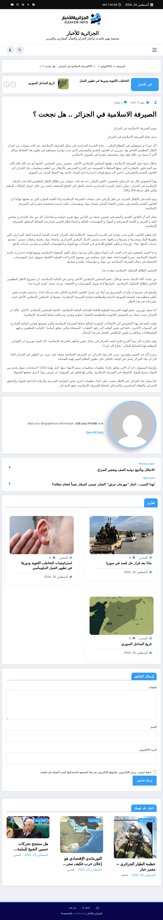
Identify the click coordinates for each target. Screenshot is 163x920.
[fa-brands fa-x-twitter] (28, 4)
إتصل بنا (86, 907)
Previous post (147, 463)
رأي (97, 907)
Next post (149, 477)
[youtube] (12, 4)
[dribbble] (23, 4)
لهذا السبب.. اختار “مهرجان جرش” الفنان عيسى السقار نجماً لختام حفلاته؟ (103, 484)
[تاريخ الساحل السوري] (122, 615)
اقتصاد (151, 820)
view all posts (95, 432)
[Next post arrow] (9, 483)
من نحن (72, 907)
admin (71, 875)
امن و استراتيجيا (93, 820)
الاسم (154, 727)
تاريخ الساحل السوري (51, 83)
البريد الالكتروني (148, 750)
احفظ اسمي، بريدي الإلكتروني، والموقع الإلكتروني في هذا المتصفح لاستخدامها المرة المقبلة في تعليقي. (95, 772)
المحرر (143, 557)
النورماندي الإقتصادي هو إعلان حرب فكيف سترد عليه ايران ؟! (30, 861)
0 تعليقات (117, 102)
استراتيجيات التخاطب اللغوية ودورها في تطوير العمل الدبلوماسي (122, 83)
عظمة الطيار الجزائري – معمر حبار (82, 866)
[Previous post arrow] (9, 467)
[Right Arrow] (6, 84)
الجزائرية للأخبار (83, 33)
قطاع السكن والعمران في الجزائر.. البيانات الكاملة (138, 856)
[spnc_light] (10, 50)
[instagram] (18, 4)
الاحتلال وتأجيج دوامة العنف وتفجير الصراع (126, 470)
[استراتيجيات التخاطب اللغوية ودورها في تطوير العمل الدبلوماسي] (42, 535)
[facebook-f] (33, 4)
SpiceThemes (79, 913)
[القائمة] (154, 50)
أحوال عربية (41, 820)
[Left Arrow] (13, 84)
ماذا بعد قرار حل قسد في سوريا (129, 563)
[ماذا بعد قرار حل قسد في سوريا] (122, 535)
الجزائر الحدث (138, 820)
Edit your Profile (86, 423)
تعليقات (153, 687)
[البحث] (20, 50)
